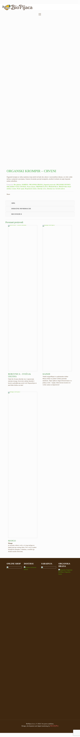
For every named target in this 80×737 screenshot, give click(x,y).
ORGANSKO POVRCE (63, 184)
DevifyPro (54, 726)
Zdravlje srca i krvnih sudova (56, 188)
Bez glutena (17, 184)
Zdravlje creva (41, 188)
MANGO (12, 541)
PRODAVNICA (53, 186)
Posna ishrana (31, 186)
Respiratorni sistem (31, 188)
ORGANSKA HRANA (36, 184)
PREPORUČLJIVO (42, 186)
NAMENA (25, 184)
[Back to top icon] (72, 734)
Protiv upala (20, 188)
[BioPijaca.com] (17, 7)
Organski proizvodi (49, 184)
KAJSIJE (46, 374)
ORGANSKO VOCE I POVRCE (16, 186)
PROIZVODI (63, 186)
